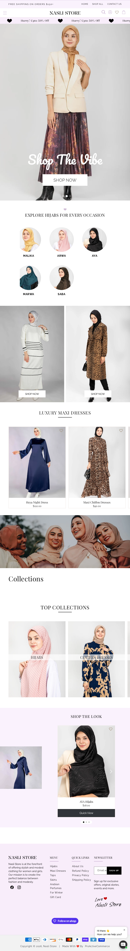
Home (84, 4)
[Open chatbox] (123, 944)
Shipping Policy (81, 879)
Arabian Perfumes (56, 886)
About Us (77, 866)
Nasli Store (50, 946)
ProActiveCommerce (97, 946)
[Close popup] (124, 930)
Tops (53, 875)
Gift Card (55, 897)
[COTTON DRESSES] (96, 696)
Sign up (114, 871)
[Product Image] (32, 354)
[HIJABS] (37, 696)
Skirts (53, 879)
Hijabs (54, 866)
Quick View (86, 813)
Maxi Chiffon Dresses (97, 502)
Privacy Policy (80, 875)
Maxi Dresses (58, 871)
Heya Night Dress (37, 502)
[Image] (98, 354)
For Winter (56, 892)
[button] (5, 13)
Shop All (97, 4)
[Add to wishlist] (61, 430)
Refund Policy (80, 871)
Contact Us (114, 4)
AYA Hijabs (86, 801)
